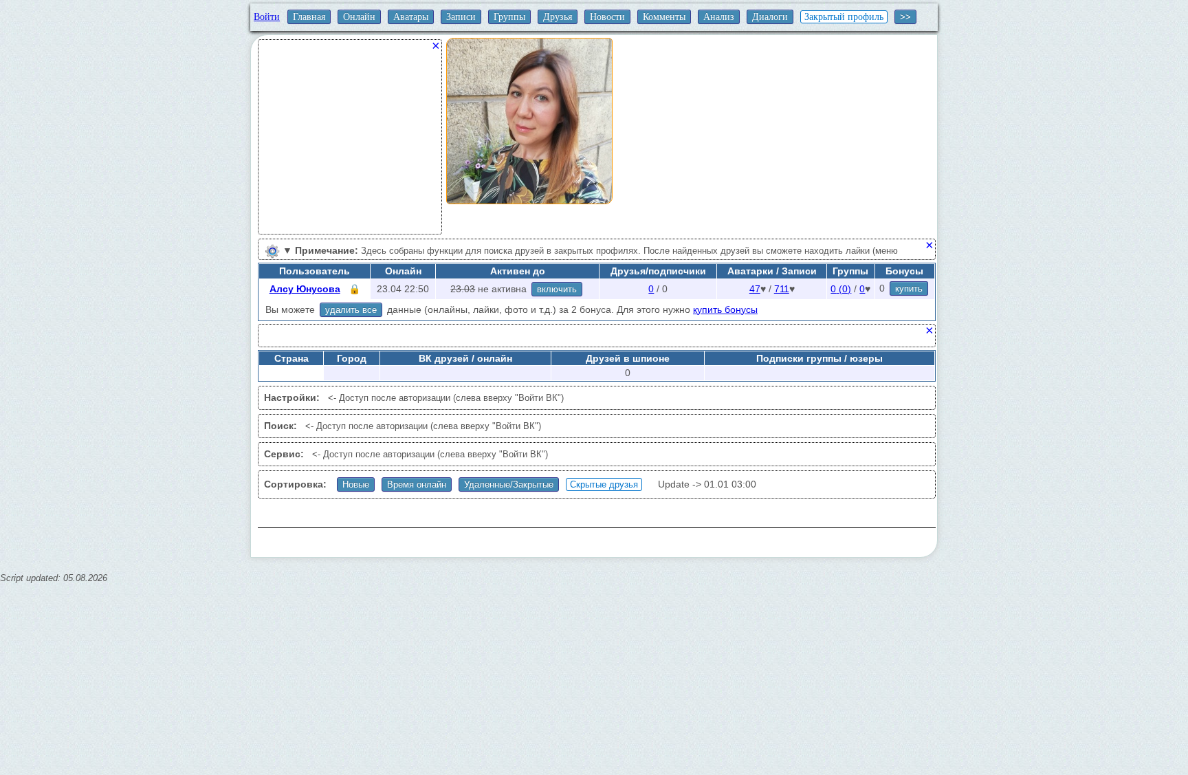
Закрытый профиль (843, 17)
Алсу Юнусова (305, 288)
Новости (607, 17)
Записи (461, 17)
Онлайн (359, 17)
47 (754, 288)
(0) (840, 288)
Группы (509, 17)
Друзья (557, 17)
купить (909, 288)
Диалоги (770, 17)
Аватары (410, 17)
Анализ (718, 17)
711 (781, 288)
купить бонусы (725, 309)
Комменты (664, 17)
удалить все (351, 310)
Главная (309, 17)
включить (557, 289)
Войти (267, 17)
